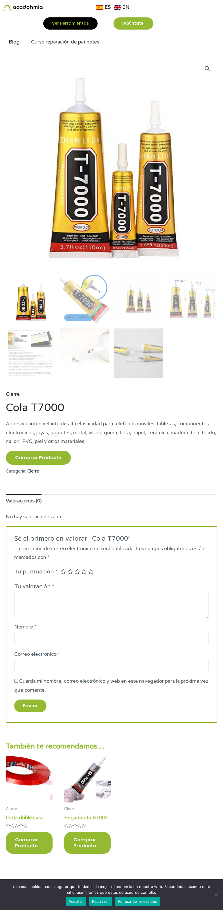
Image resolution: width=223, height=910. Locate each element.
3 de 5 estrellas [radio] (77, 572)
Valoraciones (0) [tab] (24, 501)
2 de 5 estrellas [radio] (70, 572)
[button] (207, 68)
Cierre (13, 394)
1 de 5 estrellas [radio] (63, 572)
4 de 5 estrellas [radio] (84, 572)
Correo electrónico (37, 654)
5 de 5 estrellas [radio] (91, 572)
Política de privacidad (138, 901)
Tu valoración (34, 586)
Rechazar (100, 901)
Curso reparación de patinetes (65, 42)
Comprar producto (38, 457)
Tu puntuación (35, 571)
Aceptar (76, 901)
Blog (14, 42)
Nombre (25, 627)
